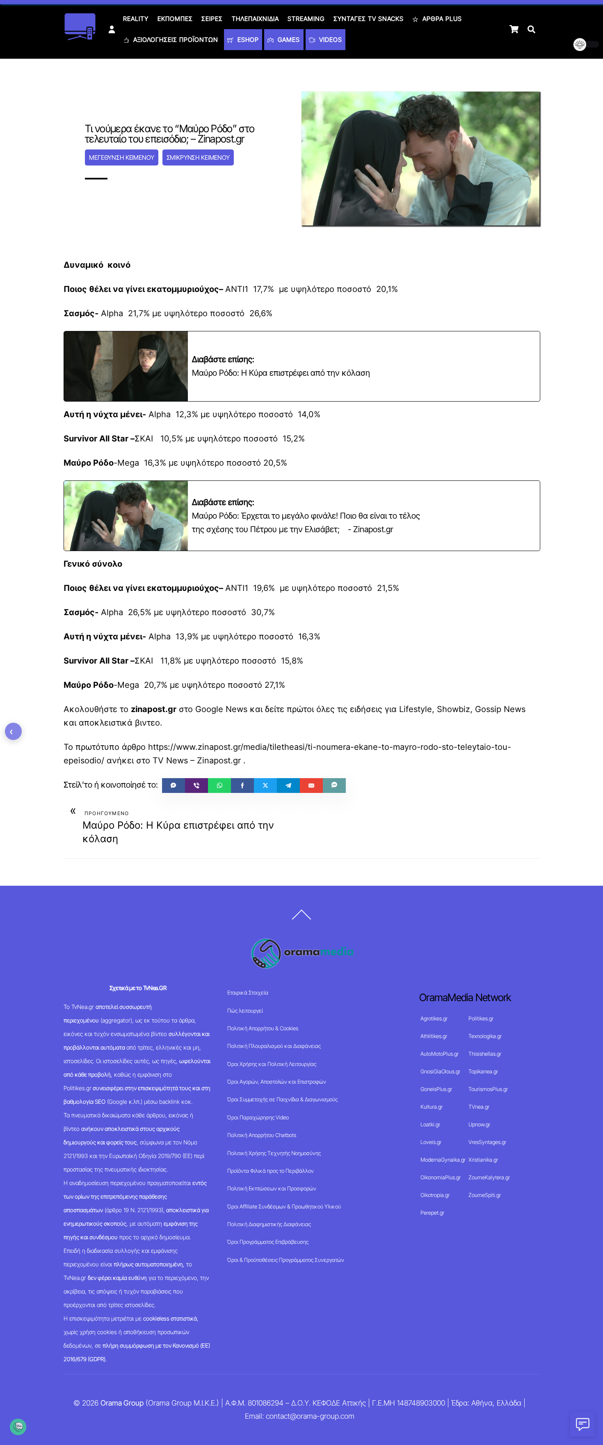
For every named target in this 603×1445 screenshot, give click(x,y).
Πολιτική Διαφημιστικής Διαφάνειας (269, 1224)
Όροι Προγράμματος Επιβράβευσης (267, 1241)
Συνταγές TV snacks (368, 19)
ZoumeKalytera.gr (489, 1177)
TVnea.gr (478, 1106)
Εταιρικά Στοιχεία (247, 992)
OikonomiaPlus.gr (440, 1177)
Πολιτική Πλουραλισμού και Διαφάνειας (274, 1046)
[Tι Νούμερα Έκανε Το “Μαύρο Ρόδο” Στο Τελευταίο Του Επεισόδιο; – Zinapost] (334, 785)
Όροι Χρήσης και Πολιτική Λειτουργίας (271, 1064)
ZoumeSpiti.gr (484, 1195)
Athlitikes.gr (433, 1036)
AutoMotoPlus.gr (439, 1053)
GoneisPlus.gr (436, 1089)
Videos (329, 40)
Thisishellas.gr (484, 1053)
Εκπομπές (175, 19)
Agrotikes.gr (434, 1018)
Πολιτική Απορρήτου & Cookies (262, 1028)
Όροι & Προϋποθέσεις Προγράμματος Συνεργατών (285, 1260)
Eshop (247, 40)
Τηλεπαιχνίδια (255, 19)
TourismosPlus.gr (488, 1089)
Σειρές (212, 19)
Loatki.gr (430, 1124)
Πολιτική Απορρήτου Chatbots (261, 1135)
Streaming (306, 19)
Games (288, 40)
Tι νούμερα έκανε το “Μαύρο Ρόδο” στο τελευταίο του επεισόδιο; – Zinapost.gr (169, 133)
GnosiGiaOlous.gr (440, 1071)
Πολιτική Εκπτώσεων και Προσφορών (271, 1188)
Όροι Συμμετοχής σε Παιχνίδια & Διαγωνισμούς (282, 1099)
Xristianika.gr (483, 1159)
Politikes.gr (480, 1018)
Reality (135, 19)
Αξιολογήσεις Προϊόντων (174, 40)
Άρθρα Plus (441, 19)
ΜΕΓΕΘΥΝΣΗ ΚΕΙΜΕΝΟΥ (121, 157)
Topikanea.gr (483, 1071)
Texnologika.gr (485, 1036)
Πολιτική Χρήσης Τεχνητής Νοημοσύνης (274, 1153)
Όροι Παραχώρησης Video (258, 1117)
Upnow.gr (479, 1124)
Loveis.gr (430, 1142)
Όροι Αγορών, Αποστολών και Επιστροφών (276, 1081)
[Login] (112, 29)
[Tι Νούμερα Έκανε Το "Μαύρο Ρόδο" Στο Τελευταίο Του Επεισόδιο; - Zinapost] (514, 29)
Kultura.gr (431, 1106)
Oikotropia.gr (435, 1195)
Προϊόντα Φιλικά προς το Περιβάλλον (270, 1170)
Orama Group (122, 1403)
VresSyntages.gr (487, 1142)
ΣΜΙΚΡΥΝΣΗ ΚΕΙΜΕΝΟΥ (198, 157)
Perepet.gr (432, 1212)
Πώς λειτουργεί (245, 1010)
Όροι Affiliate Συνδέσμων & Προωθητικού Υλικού (284, 1206)
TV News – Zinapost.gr (197, 760)
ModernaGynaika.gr (443, 1159)
